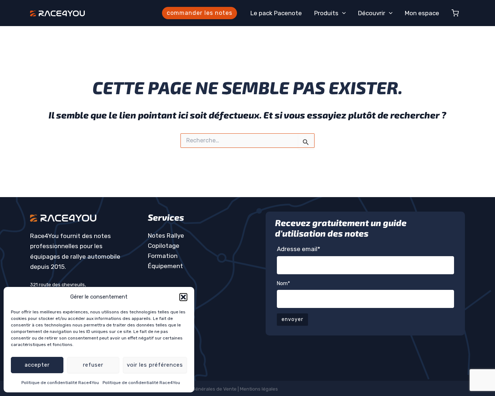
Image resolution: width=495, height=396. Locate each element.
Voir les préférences (155, 365)
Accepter (37, 365)
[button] (183, 297)
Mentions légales (259, 389)
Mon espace (422, 13)
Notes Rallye (166, 235)
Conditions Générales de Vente (202, 389)
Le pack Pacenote (276, 13)
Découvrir (371, 13)
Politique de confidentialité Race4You (60, 382)
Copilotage (163, 245)
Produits (326, 13)
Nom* (283, 283)
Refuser (93, 365)
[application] (342, 13)
